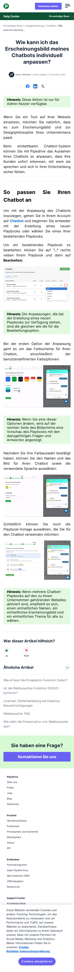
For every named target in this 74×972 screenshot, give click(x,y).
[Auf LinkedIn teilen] (35, 86)
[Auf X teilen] (43, 86)
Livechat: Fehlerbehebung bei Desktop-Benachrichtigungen (32, 703)
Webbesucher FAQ (16, 713)
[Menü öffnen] (68, 6)
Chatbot (51, 25)
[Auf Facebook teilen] (28, 86)
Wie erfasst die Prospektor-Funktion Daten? (35, 680)
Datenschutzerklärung (35, 951)
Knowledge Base (12, 25)
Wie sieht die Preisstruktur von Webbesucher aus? (35, 724)
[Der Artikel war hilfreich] (6, 650)
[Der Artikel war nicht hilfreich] (26, 650)
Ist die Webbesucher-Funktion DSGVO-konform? (31, 690)
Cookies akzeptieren (37, 961)
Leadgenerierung (34, 25)
